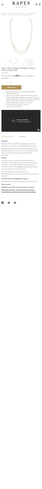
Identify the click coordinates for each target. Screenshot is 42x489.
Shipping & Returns (7, 136)
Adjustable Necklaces (16, 13)
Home (3, 13)
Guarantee (22, 136)
